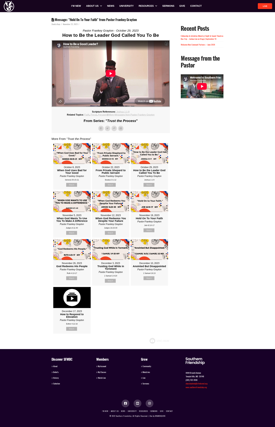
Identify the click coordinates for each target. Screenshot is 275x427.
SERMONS (153, 411)
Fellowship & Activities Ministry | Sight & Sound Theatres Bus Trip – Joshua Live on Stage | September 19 (202, 37)
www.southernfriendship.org (196, 387)
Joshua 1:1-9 (122, 112)
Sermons (146, 383)
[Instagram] (149, 403)
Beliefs (56, 372)
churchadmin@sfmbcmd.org (197, 383)
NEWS (123, 411)
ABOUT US (115, 411)
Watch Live (102, 377)
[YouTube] (137, 403)
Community (147, 366)
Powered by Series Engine (159, 341)
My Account (102, 366)
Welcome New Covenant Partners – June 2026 (198, 44)
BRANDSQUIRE (160, 416)
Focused (102, 115)
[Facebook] (125, 403)
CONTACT (169, 411)
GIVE (162, 411)
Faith (87, 115)
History (56, 377)
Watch (71, 185)
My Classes (102, 372)
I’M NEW (105, 411)
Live (144, 377)
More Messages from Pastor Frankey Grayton (132, 115)
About (55, 366)
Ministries (146, 372)
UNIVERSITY (132, 411)
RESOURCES (143, 411)
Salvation (56, 383)
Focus (94, 115)
